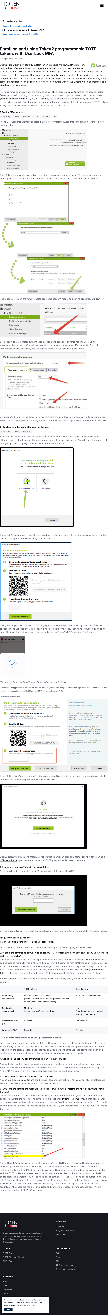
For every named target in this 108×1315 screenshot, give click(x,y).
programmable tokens (23, 1080)
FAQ (58, 1261)
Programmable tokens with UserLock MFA (24, 30)
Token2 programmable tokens (66, 92)
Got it (8, 1310)
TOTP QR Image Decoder (14, 1257)
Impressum (8, 1289)
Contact (6, 1285)
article (38, 1071)
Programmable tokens (66, 1230)
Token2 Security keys (89, 959)
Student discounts (66, 1265)
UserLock (5, 65)
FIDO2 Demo (8, 1261)
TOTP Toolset (9, 1253)
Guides (59, 1253)
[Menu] (102, 5)
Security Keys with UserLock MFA (17, 26)
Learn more (31, 1305)
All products (61, 1226)
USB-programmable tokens (57, 999)
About (6, 1281)
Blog (58, 1257)
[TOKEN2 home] (11, 6)
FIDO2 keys (61, 1234)
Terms (6, 1293)
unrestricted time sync (72, 1098)
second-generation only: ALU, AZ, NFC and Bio (24, 98)
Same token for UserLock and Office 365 (20, 34)
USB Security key (9, 860)
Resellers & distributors (66, 1269)
